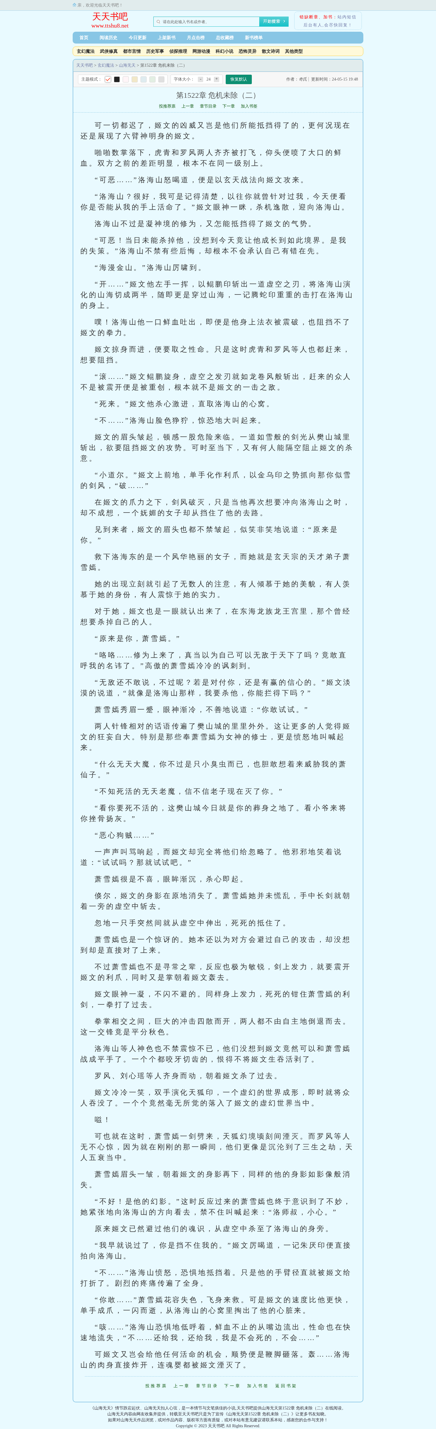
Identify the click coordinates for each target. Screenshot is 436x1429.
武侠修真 (109, 51)
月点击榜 (196, 37)
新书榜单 (254, 37)
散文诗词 (271, 51)
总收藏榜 (225, 37)
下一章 (228, 106)
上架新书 (167, 37)
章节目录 (208, 106)
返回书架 (286, 1386)
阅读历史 (108, 37)
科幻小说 (224, 51)
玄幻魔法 (86, 51)
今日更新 (138, 37)
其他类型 (294, 51)
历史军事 (155, 51)
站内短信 (347, 17)
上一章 (188, 106)
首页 (83, 37)
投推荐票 (167, 106)
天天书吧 (110, 16)
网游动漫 (201, 51)
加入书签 (249, 106)
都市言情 (132, 51)
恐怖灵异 (248, 51)
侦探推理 (178, 51)
